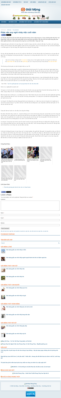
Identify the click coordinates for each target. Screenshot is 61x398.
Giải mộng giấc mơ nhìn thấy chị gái (16, 295)
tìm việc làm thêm (52, 61)
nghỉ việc (27, 231)
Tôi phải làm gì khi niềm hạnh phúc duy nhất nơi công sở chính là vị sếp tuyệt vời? (23, 362)
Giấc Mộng (33, 2)
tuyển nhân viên (10, 61)
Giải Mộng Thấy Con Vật (25, 22)
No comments (16, 30)
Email (2, 218)
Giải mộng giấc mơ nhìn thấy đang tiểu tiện (18, 314)
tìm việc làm (24, 60)
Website (2, 223)
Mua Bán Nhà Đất (8, 370)
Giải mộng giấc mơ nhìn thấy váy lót (16, 333)
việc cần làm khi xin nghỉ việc (36, 231)
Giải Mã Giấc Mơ (42, 2)
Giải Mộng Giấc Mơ (6, 2)
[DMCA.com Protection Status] (30, 396)
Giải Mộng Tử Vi (17, 2)
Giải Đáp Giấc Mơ (5, 4)
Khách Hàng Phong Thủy (11, 376)
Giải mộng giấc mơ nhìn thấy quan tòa (16, 287)
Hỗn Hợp (9, 30)
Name (2, 212)
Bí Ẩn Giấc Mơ (52, 2)
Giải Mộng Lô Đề (13, 22)
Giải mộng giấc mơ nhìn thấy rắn (15, 276)
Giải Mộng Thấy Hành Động (41, 22)
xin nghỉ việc (45, 231)
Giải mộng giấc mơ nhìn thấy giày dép (16, 325)
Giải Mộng (3, 22)
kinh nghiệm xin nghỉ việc (19, 231)
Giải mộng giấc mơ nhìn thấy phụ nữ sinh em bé (19, 306)
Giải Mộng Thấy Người (7, 25)
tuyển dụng (25, 61)
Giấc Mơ (26, 2)
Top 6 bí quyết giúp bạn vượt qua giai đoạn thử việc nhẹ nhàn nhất (22, 83)
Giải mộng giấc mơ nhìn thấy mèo (15, 268)
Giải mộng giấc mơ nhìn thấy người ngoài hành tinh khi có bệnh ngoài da (26, 257)
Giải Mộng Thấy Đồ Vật (21, 25)
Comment (3, 199)
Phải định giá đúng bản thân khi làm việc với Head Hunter (17, 187)
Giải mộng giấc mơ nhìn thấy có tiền (16, 249)
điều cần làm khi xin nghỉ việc (7, 231)
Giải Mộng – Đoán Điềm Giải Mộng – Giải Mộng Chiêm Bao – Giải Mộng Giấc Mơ (32, 386)
